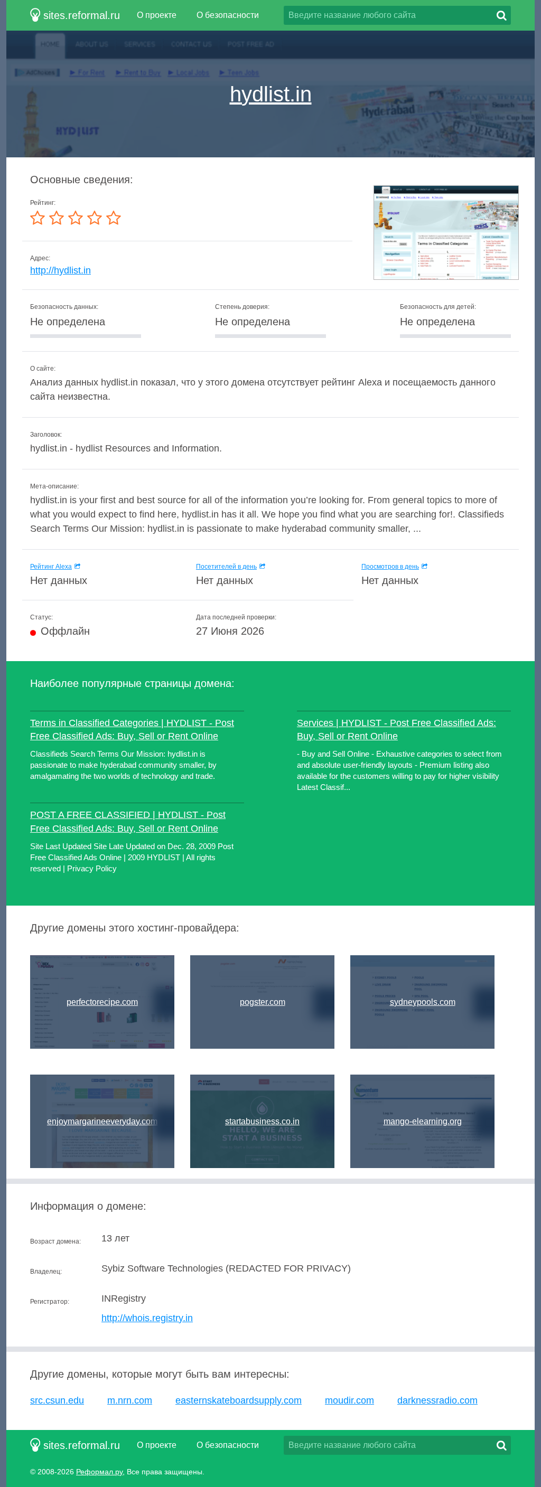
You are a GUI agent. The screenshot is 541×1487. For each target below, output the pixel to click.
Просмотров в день (390, 566)
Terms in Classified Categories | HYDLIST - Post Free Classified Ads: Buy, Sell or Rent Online (132, 729)
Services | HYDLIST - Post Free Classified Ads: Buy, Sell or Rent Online (396, 729)
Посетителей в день (226, 566)
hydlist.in (271, 94)
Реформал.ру (99, 1471)
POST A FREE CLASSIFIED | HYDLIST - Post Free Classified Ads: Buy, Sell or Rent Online (128, 821)
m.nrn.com (129, 1400)
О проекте (156, 15)
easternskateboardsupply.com (238, 1400)
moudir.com (349, 1400)
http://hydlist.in (60, 270)
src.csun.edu (57, 1400)
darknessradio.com (437, 1400)
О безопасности (228, 15)
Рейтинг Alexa (51, 566)
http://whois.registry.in (147, 1318)
